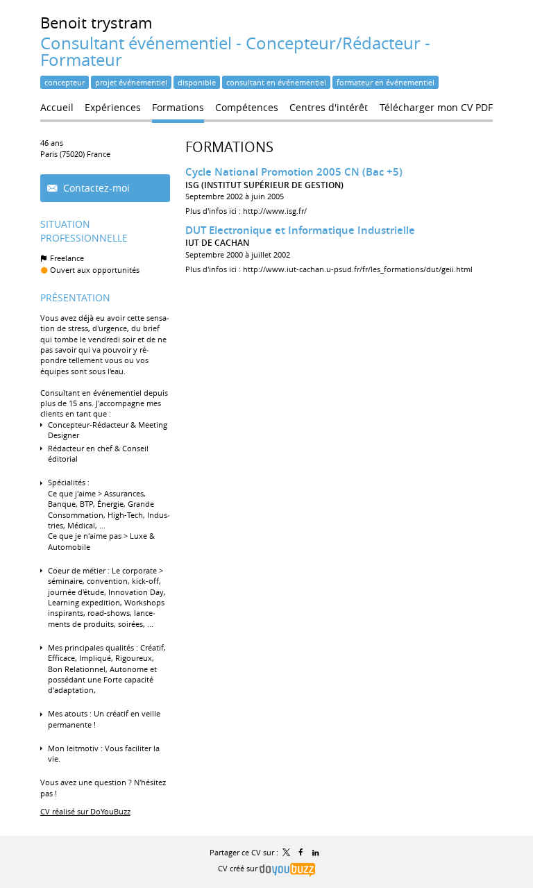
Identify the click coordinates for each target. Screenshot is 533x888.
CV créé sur (239, 868)
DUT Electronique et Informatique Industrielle (300, 230)
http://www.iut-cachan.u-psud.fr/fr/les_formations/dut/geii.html (358, 269)
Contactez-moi (95, 187)
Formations (229, 146)
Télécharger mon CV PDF (436, 107)
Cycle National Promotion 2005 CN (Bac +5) (294, 172)
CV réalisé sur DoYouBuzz (85, 811)
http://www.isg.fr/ (275, 211)
